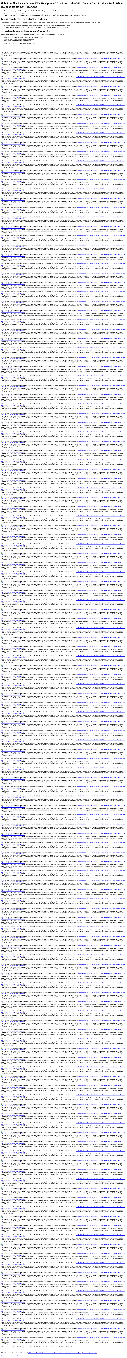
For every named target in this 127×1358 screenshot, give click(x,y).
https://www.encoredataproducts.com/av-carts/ (13, 1356)
